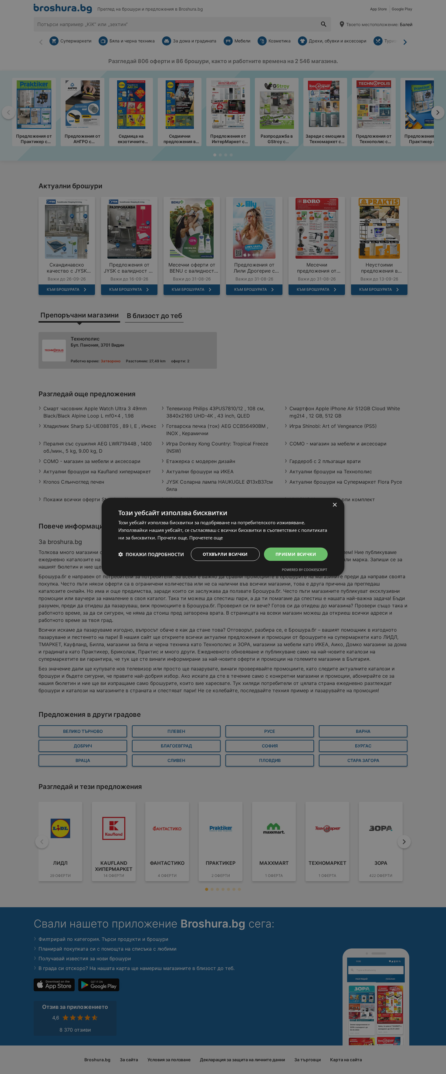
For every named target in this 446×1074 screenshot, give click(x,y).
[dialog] (223, 537)
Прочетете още (206, 538)
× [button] (334, 505)
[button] (151, 554)
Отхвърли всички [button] (225, 554)
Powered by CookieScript (304, 569)
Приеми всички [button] (295, 554)
